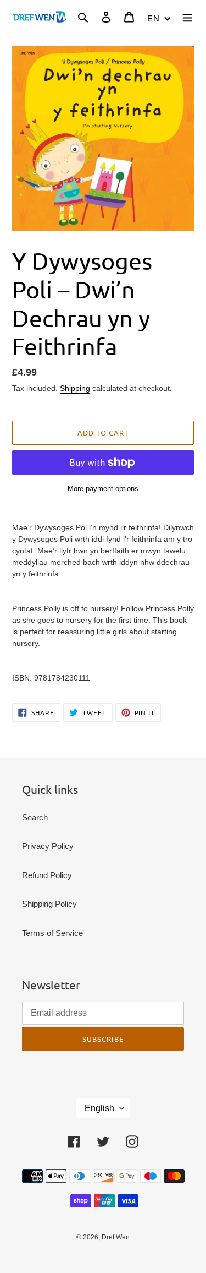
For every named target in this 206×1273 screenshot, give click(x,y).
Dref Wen (116, 1237)
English (99, 1108)
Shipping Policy (49, 903)
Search (35, 817)
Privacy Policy (48, 846)
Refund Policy (47, 875)
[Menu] (187, 17)
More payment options (103, 489)
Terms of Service (52, 933)
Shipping (75, 388)
